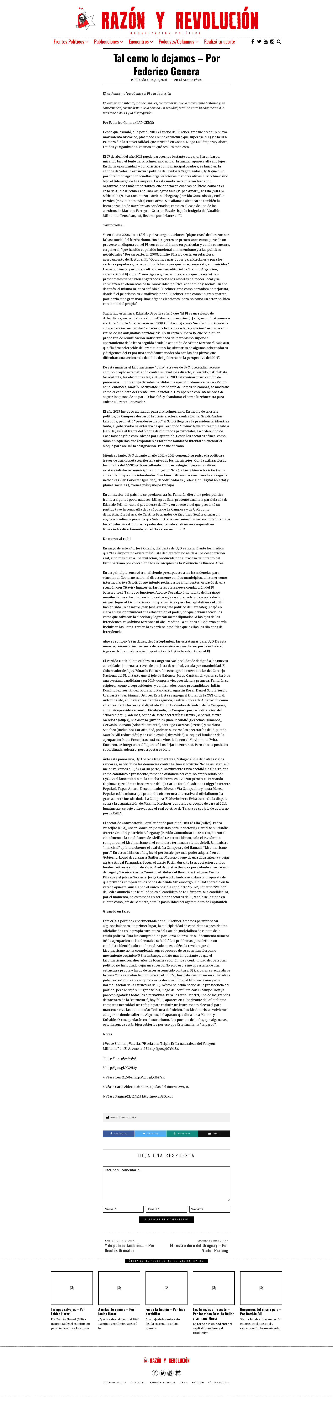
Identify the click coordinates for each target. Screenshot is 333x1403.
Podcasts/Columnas (176, 41)
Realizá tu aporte (219, 41)
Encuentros (139, 41)
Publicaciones (106, 41)
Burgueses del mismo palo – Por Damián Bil (260, 1311)
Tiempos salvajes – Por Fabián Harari (68, 1311)
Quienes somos (115, 1382)
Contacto (138, 1382)
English (198, 1382)
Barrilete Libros (163, 1382)
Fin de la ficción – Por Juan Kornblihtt (165, 1311)
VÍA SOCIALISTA (219, 1382)
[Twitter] (259, 41)
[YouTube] (265, 41)
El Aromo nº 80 (190, 80)
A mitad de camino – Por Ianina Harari (116, 1311)
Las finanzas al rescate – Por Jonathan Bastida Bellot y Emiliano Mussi (213, 1314)
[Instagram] (272, 41)
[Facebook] (252, 41)
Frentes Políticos (69, 41)
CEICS (184, 1382)
